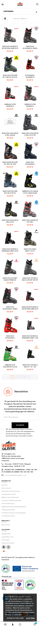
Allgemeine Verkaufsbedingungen (14, 507)
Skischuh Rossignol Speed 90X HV (10, 308)
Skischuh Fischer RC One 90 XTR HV (10, 76)
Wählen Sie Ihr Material (10, 497)
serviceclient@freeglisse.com (15, 475)
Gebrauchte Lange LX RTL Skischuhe (30, 192)
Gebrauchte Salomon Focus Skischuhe (10, 366)
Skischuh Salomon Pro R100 (10, 221)
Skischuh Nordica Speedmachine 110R (30, 337)
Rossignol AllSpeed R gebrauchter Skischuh (30, 76)
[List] (5, 18)
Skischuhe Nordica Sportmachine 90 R (30, 308)
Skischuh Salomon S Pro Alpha (10, 134)
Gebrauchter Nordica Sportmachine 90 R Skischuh (10, 105)
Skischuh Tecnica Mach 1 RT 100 (30, 366)
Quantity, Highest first (20, 19)
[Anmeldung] (12, 624)
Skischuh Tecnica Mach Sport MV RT (30, 279)
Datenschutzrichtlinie (15, 618)
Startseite (20, 624)
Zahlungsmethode (8, 510)
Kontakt (5, 485)
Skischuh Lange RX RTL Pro (30, 221)
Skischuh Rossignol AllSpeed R (10, 337)
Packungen (6, 540)
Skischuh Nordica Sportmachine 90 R (10, 47)
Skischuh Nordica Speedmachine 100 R (10, 250)
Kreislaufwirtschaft (9, 494)
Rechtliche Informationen (11, 491)
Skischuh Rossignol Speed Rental (30, 47)
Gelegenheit (6, 534)
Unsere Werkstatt (8, 503)
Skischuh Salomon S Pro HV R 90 (30, 134)
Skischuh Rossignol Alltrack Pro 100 (30, 163)
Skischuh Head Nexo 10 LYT (30, 250)
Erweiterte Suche (8, 543)
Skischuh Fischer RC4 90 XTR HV (10, 192)
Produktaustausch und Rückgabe (14, 513)
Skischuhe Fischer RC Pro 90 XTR (10, 163)
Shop (5, 624)
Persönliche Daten (8, 516)
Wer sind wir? (6, 488)
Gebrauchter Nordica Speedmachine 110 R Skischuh (30, 105)
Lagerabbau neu (7, 537)
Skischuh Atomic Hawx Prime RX (10, 279)
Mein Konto (6, 525)
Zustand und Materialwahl (11, 500)
